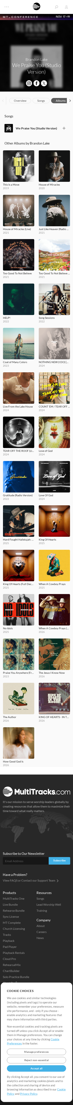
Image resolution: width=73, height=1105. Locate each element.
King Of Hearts (47, 539)
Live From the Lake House (18, 406)
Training (41, 910)
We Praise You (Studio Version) (36, 128)
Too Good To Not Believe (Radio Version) (54, 273)
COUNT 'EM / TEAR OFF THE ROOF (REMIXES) (54, 406)
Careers (41, 932)
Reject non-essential (36, 1060)
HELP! (6, 317)
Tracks (7, 934)
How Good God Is (13, 761)
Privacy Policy (28, 1093)
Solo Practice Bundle (16, 977)
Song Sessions (47, 317)
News (40, 938)
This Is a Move (11, 184)
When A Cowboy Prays (52, 584)
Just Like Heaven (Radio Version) (54, 229)
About (40, 926)
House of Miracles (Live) (17, 229)
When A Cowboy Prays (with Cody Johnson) (54, 628)
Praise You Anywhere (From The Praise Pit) (18, 672)
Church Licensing (14, 928)
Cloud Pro (9, 958)
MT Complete (12, 922)
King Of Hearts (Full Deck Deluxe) (18, 584)
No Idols (8, 628)
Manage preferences (36, 1051)
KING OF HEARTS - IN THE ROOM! (54, 717)
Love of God (46, 450)
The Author (9, 717)
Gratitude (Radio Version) (18, 495)
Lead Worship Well (48, 904)
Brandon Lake (36, 59)
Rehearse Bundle (14, 910)
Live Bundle (10, 904)
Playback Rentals (14, 952)
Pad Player (10, 946)
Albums (61, 100)
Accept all (37, 1068)
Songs (41, 100)
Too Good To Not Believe (17, 273)
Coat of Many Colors (15, 362)
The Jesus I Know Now (52, 672)
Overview (20, 100)
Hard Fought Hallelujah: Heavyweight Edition (18, 539)
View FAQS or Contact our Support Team (29, 880)
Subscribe (59, 860)
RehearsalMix (12, 965)
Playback (8, 940)
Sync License (11, 916)
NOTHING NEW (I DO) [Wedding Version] (54, 362)
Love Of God (46, 495)
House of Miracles (49, 184)
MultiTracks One (13, 898)
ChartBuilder (11, 971)
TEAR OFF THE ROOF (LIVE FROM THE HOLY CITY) (18, 450)
